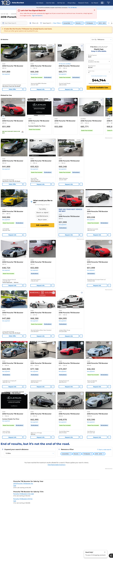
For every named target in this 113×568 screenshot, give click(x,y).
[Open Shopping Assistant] (111, 556)
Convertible (14, 14)
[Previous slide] (3, 116)
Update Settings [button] (105, 83)
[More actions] (24, 89)
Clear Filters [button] (57, 23)
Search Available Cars (99, 88)
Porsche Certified (65, 64)
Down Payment (92, 65)
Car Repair (94, 3)
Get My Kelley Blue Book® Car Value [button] (99, 76)
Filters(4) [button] (35, 23)
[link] (48, 77)
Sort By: (94, 39)
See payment (6, 74)
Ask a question (42, 225)
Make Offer (12, 89)
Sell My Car (61, 3)
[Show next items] (109, 23)
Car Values (39, 3)
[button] (102, 3)
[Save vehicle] (25, 46)
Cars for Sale (50, 3)
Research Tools (83, 3)
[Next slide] (109, 116)
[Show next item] (80, 198)
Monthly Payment (92, 55)
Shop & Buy (71, 3)
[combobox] (14, 23)
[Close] (105, 552)
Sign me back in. (37, 15)
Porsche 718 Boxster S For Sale (23, 494)
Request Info (40, 89)
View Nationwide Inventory (56, 465)
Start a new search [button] (105, 450)
